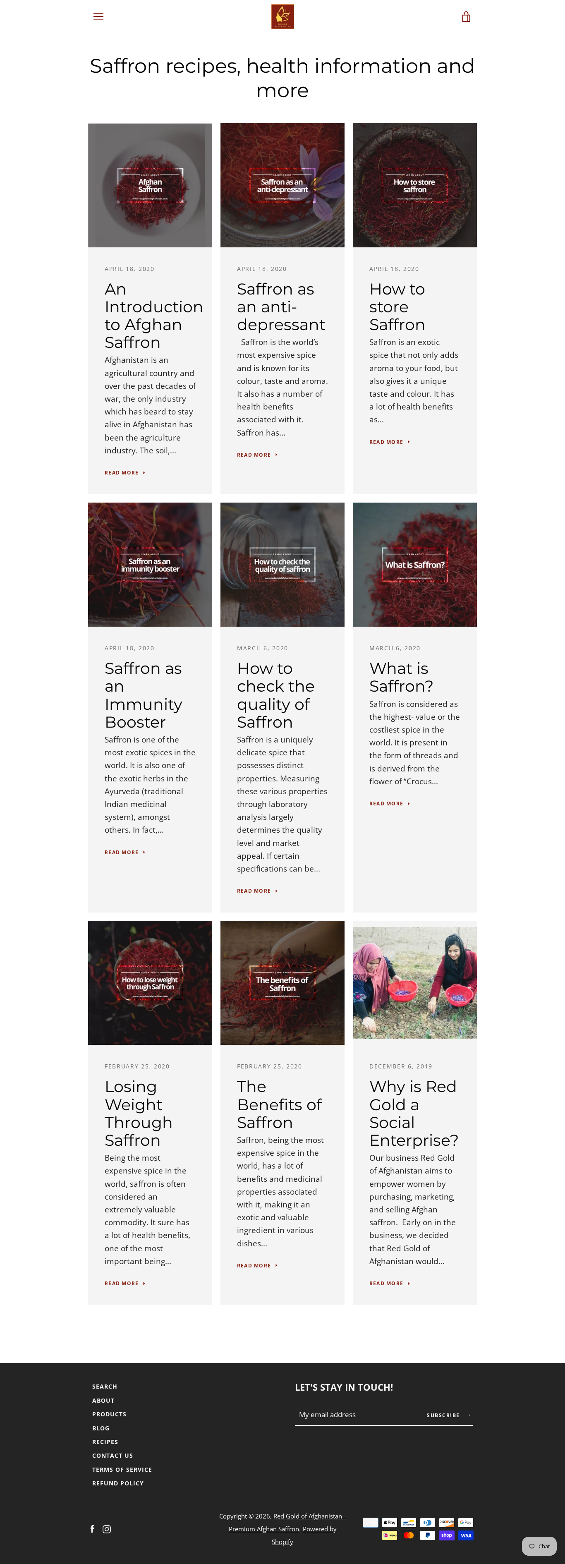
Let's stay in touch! (344, 1387)
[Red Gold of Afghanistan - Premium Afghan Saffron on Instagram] (107, 1528)
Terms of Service (122, 1469)
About (103, 1400)
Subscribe (444, 1415)
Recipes (105, 1442)
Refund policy (118, 1483)
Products (109, 1414)
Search (104, 1386)
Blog (101, 1428)
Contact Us (112, 1455)
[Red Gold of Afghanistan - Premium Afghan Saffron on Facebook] (92, 1528)
